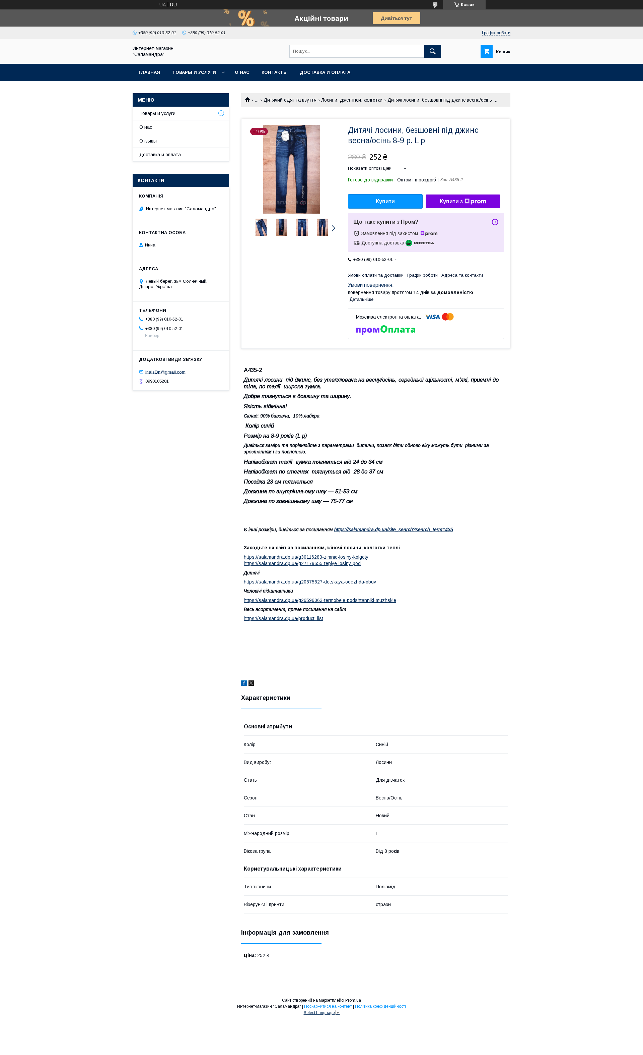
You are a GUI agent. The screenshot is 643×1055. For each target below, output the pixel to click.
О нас (242, 72)
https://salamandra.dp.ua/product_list (283, 618)
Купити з (451, 201)
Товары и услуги (194, 72)
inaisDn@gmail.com (165, 371)
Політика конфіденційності (380, 1006)
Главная (149, 72)
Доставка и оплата (325, 72)
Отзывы (148, 141)
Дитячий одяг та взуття (290, 100)
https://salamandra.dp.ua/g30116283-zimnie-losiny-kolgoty (306, 557)
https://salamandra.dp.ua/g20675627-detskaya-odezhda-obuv (310, 582)
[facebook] (244, 684)
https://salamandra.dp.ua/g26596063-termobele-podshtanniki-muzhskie (320, 600)
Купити (385, 201)
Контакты (275, 72)
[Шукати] (432, 51)
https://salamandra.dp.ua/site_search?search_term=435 (393, 529)
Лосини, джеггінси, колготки (351, 100)
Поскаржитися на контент (328, 1006)
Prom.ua (353, 1000)
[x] (251, 684)
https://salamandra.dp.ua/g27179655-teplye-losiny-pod (302, 563)
